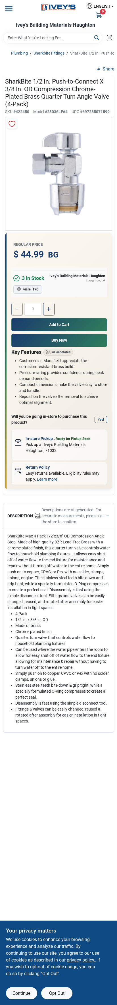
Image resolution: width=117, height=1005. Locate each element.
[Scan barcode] (109, 38)
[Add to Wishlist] (12, 124)
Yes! (101, 419)
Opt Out (56, 993)
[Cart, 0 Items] (99, 15)
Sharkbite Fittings (49, 53)
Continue (21, 993)
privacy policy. (81, 960)
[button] (98, 6)
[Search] (97, 37)
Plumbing (19, 53)
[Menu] (8, 9)
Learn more (47, 479)
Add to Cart (59, 324)
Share (108, 69)
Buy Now (59, 340)
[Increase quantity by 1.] (49, 309)
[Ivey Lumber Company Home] (58, 7)
